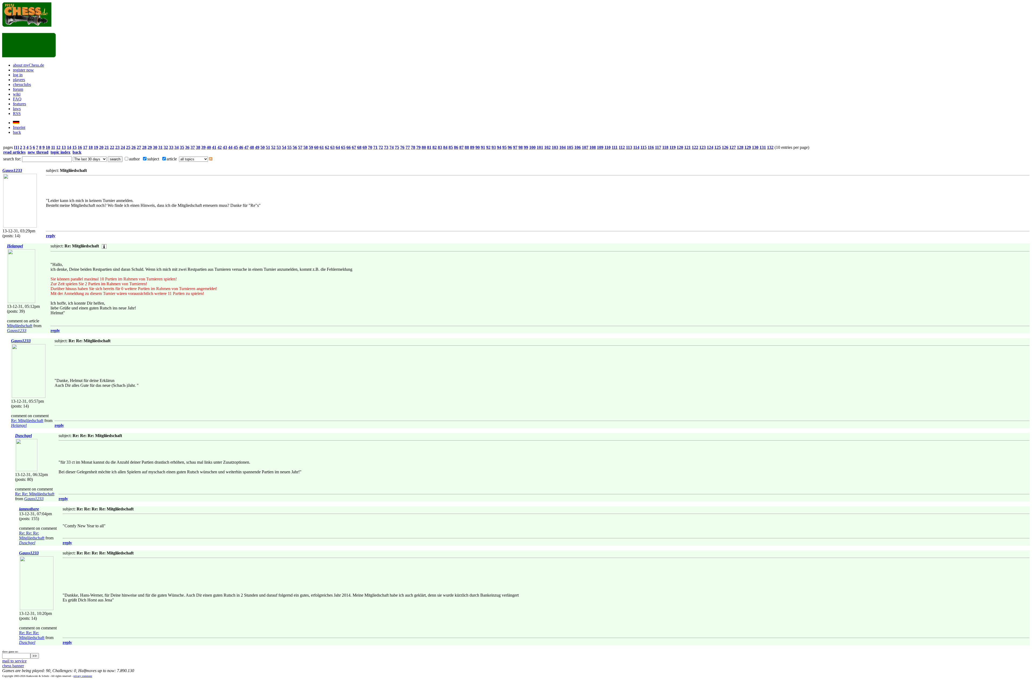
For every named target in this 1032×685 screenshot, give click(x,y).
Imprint (19, 127)
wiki (16, 94)
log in (18, 75)
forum (18, 89)
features (19, 104)
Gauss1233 (12, 170)
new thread (38, 152)
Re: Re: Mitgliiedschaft (34, 494)
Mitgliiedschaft (19, 325)
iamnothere (29, 509)
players (19, 79)
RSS (17, 113)
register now (23, 70)
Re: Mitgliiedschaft (27, 420)
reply (50, 235)
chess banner (13, 666)
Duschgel (23, 435)
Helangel (15, 246)
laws (17, 108)
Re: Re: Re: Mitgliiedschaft (31, 535)
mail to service (14, 661)
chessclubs (22, 84)
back (17, 132)
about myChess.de (28, 65)
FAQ (17, 99)
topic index (60, 152)
